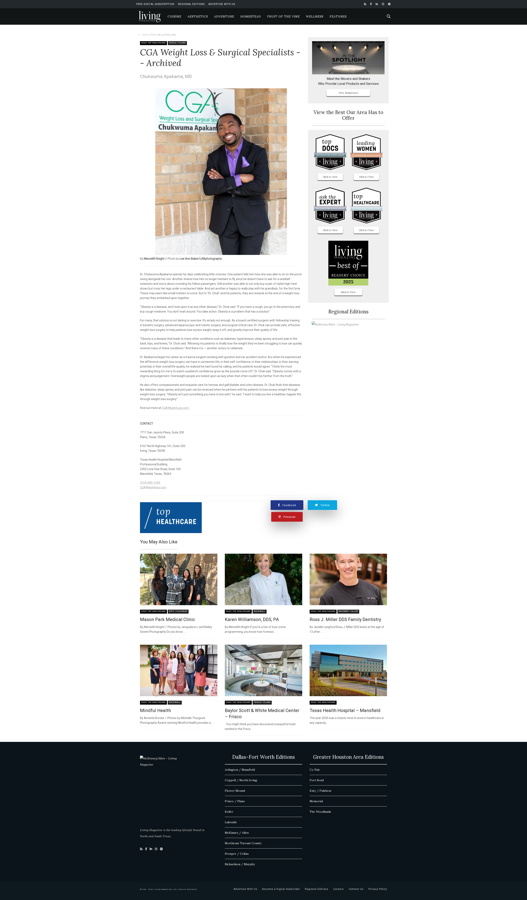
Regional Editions (191, 4)
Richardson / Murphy (240, 864)
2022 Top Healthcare (159, 34)
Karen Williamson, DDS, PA (252, 619)
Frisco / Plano (177, 43)
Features (338, 16)
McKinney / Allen (348, 611)
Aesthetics (198, 16)
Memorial (316, 801)
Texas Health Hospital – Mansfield (345, 710)
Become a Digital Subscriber (281, 889)
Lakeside (231, 822)
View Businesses (348, 92)
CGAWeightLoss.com (175, 408)
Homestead (250, 16)
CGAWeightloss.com (153, 487)
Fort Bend (317, 780)
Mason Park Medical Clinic (167, 619)
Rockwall (259, 611)
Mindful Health (155, 710)
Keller (229, 812)
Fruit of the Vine (283, 16)
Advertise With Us (221, 4)
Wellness (314, 16)
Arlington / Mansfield (240, 770)
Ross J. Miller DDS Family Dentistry (345, 619)
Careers (338, 889)
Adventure (224, 16)
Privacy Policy (377, 889)
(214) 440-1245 (150, 482)
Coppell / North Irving (241, 780)
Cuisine (174, 16)
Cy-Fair (315, 770)
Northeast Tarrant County (243, 843)
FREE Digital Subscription (155, 4)
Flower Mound (235, 791)
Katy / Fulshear (178, 611)
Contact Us (356, 889)
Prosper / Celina (236, 854)
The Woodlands (320, 812)
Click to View (330, 176)
